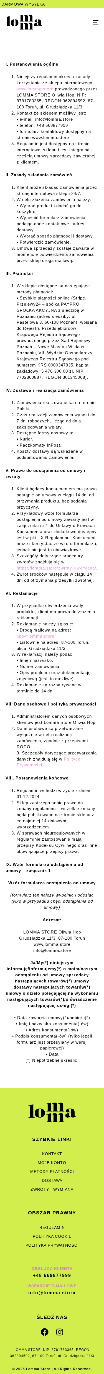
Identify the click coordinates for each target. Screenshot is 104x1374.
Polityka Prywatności (52, 1245)
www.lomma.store (35, 88)
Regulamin (52, 1227)
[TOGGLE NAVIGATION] (82, 22)
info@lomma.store (35, 636)
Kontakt (52, 1154)
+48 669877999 (52, 1275)
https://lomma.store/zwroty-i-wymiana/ (56, 568)
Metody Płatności (52, 1171)
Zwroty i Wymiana (52, 1189)
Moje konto (52, 1162)
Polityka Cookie (52, 1236)
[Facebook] (45, 1332)
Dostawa (52, 1180)
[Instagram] (60, 1332)
